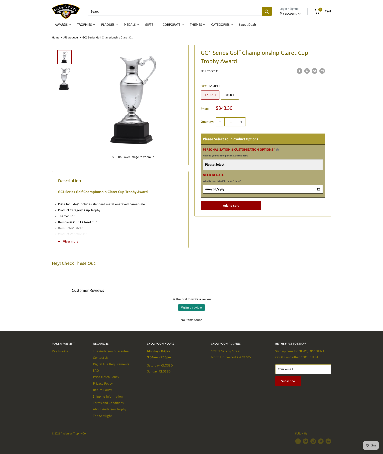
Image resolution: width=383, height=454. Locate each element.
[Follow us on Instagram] (313, 441)
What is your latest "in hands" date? (222, 181)
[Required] (277, 149)
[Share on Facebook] (299, 71)
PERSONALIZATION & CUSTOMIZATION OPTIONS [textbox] (244, 152)
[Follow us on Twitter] (305, 441)
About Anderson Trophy (109, 409)
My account (288, 13)
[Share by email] (322, 71)
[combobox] (175, 11)
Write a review (191, 307)
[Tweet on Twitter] (314, 71)
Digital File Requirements (111, 364)
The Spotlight (102, 416)
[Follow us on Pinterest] (321, 441)
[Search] (267, 11)
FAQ (96, 370)
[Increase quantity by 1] (241, 122)
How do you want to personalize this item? (225, 155)
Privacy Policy (103, 383)
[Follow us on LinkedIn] (328, 441)
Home (55, 37)
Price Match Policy (106, 377)
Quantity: (207, 121)
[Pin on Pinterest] (307, 71)
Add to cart (231, 205)
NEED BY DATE (222, 178)
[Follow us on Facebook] (298, 441)
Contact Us (100, 357)
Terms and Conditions (108, 403)
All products (70, 37)
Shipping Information (108, 396)
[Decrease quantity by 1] (220, 122)
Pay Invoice (60, 351)
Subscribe (288, 381)
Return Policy (102, 390)
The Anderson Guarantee (111, 351)
